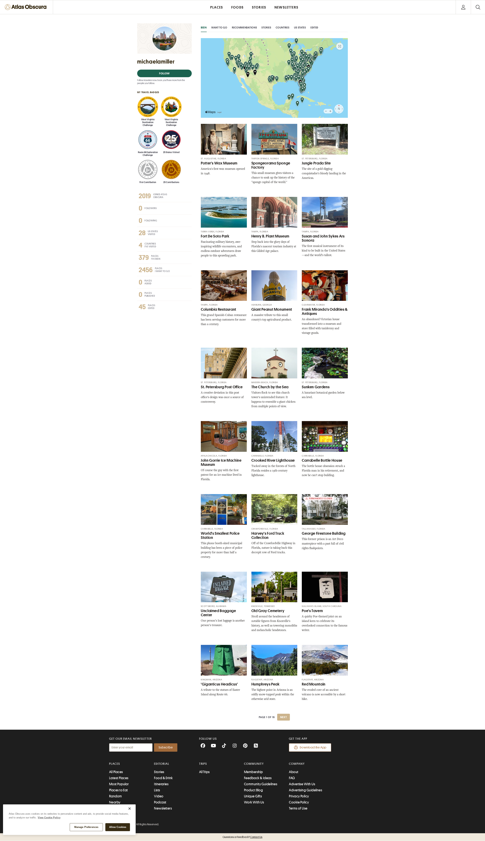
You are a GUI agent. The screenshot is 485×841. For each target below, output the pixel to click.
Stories (266, 27)
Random (115, 796)
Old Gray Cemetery (268, 611)
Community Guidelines (260, 784)
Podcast (160, 802)
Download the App (313, 747)
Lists (157, 790)
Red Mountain (313, 684)
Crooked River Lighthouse (273, 460)
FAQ (292, 778)
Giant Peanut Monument (271, 309)
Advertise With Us (302, 784)
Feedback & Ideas (257, 778)
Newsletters (163, 808)
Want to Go (219, 27)
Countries (282, 27)
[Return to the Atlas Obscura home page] (26, 7)
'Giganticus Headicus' (219, 684)
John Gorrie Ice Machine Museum (221, 462)
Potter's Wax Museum (219, 163)
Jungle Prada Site (316, 163)
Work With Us (254, 802)
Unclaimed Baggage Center (218, 613)
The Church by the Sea (270, 387)
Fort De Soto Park (215, 236)
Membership (253, 771)
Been (204, 27)
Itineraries (161, 784)
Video (158, 796)
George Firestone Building (324, 533)
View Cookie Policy (49, 817)
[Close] (129, 808)
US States (300, 27)
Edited (314, 27)
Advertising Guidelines (305, 790)
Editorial (161, 763)
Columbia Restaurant (218, 309)
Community (254, 763)
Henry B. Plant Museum (270, 236)
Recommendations (244, 27)
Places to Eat (118, 790)
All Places (116, 771)
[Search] (478, 7)
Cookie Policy (299, 802)
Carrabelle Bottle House (322, 460)
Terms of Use (298, 808)
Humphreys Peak (265, 684)
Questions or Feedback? (242, 837)
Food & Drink (163, 778)
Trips (203, 763)
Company (297, 763)
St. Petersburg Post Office (222, 387)
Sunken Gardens (315, 387)
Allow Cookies (117, 827)
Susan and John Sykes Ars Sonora (323, 238)
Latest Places (118, 778)
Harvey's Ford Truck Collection (267, 535)
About (293, 771)
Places (114, 763)
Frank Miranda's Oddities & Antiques (324, 311)
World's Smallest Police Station (220, 535)
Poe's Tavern (312, 611)
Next (283, 717)
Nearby (114, 802)
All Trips (204, 771)
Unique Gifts (253, 796)
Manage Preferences (86, 827)
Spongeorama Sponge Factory (270, 165)
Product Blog (253, 790)
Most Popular (119, 784)
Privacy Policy (299, 796)
